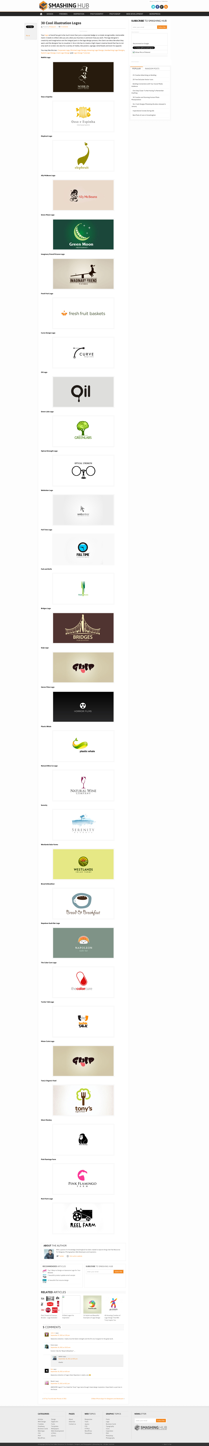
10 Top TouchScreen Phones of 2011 (54, 1398)
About (151, 1)
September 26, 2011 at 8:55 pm (68, 1359)
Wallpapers (55, 1429)
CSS (39, 1433)
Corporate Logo (64, 50)
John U (53, 1333)
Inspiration (77, 14)
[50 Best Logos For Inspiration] (71, 1313)
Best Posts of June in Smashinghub (144, 115)
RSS (166, 7)
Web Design (42, 1422)
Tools (86, 1422)
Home (41, 14)
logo (46, 35)
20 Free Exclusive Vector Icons (143, 79)
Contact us (157, 1)
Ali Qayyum (52, 26)
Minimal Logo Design (78, 50)
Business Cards (43, 1429)
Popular (136, 68)
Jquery (87, 1424)
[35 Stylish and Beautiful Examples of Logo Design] (92, 1313)
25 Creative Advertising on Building (144, 75)
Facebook (157, 7)
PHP (39, 1436)
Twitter (153, 7)
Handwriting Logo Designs (114, 50)
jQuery (53, 1436)
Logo (107, 1422)
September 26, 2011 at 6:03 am (60, 1371)
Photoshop (113, 14)
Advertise (165, 1)
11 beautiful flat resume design (58, 1280)
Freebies (62, 14)
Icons (107, 1429)
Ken (52, 1369)
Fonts (53, 1424)
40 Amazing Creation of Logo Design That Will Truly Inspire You (112, 1317)
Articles (40, 1419)
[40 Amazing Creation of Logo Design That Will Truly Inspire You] (113, 1313)
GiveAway (41, 1426)
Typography (110, 1426)
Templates (54, 1426)
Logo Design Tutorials (81, 53)
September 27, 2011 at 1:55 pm (60, 1335)
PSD (107, 1433)
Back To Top (167, 1444)
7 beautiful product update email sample (61, 1275)
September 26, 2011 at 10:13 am (60, 1347)
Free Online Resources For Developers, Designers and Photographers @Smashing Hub (64, 6)
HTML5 (53, 1433)
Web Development (133, 14)
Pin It (28, 36)
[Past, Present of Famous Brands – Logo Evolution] (50, 1313)
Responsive (88, 1419)
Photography (95, 14)
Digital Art (54, 1422)
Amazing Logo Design (95, 50)
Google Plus (162, 7)
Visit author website (76, 1256)
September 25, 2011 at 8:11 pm (60, 1383)
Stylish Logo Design (48, 53)
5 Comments (64, 26)
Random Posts (152, 68)
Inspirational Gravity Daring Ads (143, 111)
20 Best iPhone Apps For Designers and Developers (107, 1398)
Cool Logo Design (63, 53)
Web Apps (41, 1431)
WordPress (154, 14)
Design (48, 14)
